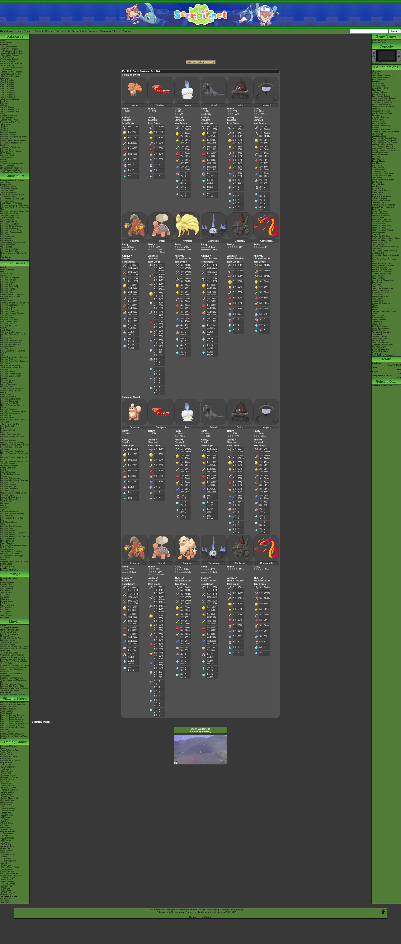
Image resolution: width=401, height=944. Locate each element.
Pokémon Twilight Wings (11, 226)
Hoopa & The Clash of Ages (12, 678)
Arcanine (187, 563)
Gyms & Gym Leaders (381, 201)
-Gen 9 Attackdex (7, 97)
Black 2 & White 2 (8, 397)
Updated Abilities (379, 136)
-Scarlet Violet (6, 813)
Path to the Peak (7, 236)
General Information (8, 578)
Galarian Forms (378, 86)
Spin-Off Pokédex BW (9, 111)
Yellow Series (6, 593)
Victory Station (378, 316)
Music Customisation (381, 328)
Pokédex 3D (5, 416)
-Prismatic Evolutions (9, 790)
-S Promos (4, 901)
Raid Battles (5, 758)
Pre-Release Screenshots (383, 75)
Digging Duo (377, 286)
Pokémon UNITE (7, 290)
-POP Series (5, 844)
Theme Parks (6, 157)
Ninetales (187, 241)
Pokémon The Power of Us (12, 686)
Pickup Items (377, 192)
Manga (15, 574)
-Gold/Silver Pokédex (9, 49)
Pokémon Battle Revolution (12, 451)
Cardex (3, 114)
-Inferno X (4, 857)
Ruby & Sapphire (7, 472)
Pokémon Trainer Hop (381, 228)
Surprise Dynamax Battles (383, 265)
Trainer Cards (6, 752)
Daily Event (377, 299)
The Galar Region (379, 199)
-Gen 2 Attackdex (7, 82)
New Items (376, 186)
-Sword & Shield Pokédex (11, 63)
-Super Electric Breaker (10, 875)
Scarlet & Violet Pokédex (84, 31)
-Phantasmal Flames (9, 777)
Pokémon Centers (8, 134)
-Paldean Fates (6, 802)
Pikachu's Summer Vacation (12, 703)
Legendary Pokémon (380, 117)
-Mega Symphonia (8, 861)
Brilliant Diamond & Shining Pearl (14, 303)
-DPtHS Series (6, 823)
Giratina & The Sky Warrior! (12, 655)
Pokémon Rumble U (9, 403)
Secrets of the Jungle (9, 690)
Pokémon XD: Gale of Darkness (14, 480)
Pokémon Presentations (10, 151)
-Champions (5, 124)
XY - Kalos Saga (7, 201)
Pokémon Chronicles (9, 213)
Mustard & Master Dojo (382, 240)
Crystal (3, 510)
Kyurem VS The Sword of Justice (14, 665)
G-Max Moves (378, 167)
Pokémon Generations (9, 224)
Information (376, 71)
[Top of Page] (383, 912)
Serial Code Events (380, 343)
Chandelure (214, 241)
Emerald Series (6, 601)
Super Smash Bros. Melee (11, 518)
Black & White (6, 395)
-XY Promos (5, 842)
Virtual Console (6, 549)
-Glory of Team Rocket (10, 867)
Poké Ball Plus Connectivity (384, 355)
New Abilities (377, 134)
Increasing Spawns (380, 297)
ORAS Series (6, 616)
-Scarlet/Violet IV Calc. (10, 120)
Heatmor (134, 241)
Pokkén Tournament (9, 384)
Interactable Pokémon (381, 105)
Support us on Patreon (200, 917)
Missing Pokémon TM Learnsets (386, 151)
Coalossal (240, 241)
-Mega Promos (6, 834)
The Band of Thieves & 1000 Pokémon (12, 369)
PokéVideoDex (6, 241)
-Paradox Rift (6, 804)
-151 (2, 807)
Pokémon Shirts (7, 155)
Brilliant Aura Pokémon (381, 272)
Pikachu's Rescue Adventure (12, 705)
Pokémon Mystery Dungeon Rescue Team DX (12, 314)
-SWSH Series (6, 815)
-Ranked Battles (379, 318)
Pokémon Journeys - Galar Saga (14, 205)
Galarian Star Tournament (383, 207)
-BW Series (5, 821)
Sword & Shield (6, 301)
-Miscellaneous (378, 159)
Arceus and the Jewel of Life (12, 657)
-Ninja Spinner (6, 850)
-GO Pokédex (6, 70)
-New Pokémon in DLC (10, 170)
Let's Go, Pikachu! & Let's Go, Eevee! (13, 335)
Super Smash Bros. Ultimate (12, 351)
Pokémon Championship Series (13, 137)
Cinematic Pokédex (8, 116)
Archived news (6, 43)
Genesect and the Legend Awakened (11, 671)
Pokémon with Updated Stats (384, 138)
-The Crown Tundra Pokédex (384, 98)
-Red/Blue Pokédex (8, 47)
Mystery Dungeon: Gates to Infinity (12, 406)
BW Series (4, 609)
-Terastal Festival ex (9, 873)
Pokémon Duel (6, 386)
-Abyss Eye (5, 848)
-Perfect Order (6, 773)
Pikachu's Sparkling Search (12, 725)
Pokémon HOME (7, 307)
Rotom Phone (377, 324)
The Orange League (8, 188)
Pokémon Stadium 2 (9, 512)
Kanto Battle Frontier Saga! (12, 195)
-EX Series (4, 825)
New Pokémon (378, 84)
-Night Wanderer (7, 882)
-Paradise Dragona (8, 878)
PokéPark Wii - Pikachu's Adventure (11, 448)
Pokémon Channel (8, 484)
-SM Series (5, 817)
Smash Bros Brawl (8, 468)
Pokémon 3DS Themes (10, 553)
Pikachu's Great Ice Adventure (13, 723)
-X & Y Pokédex (7, 57)
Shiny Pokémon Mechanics (383, 148)
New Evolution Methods (382, 113)
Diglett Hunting (378, 245)
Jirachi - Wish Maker (9, 642)
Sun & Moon (5, 330)
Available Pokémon (380, 92)
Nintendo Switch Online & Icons (14, 562)
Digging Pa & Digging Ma (382, 288)
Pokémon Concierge (9, 249)
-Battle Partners (7, 871)
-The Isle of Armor (379, 336)
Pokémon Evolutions (9, 228)
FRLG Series (5, 599)
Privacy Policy (210, 909)
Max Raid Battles (379, 123)
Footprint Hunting (379, 267)
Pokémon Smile (7, 317)
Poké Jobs (376, 284)
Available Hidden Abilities (382, 144)
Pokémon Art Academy (10, 365)
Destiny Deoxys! (7, 644)
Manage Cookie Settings (232, 909)
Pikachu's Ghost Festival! (11, 717)
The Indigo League (8, 186)
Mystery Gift (377, 322)
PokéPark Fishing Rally (10, 499)
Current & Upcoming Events (12, 164)
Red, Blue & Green (8, 522)
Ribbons (375, 307)
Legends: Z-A (6, 276)
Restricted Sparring (380, 213)
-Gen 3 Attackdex (7, 84)
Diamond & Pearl (7, 430)
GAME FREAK (394, 365)
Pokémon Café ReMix (9, 286)
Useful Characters (379, 242)
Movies (14, 621)
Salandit (214, 105)
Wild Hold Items (379, 184)
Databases (14, 36)
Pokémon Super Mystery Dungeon (11, 377)
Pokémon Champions (9, 278)
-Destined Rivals (7, 786)
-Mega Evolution (7, 779)
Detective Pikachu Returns (12, 294)
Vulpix (135, 105)
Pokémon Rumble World (10, 374)
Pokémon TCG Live (8, 326)
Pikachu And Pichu (8, 707)
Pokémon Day (6, 149)
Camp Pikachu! (7, 711)
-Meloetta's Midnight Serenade (13, 667)
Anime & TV (14, 176)
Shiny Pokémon (7, 220)
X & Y (2, 355)
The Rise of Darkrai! (9, 653)
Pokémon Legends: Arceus (12, 305)
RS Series (4, 597)
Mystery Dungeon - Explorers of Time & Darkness (14, 463)
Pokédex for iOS (7, 426)
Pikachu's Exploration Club (11, 721)
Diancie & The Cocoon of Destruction (11, 675)
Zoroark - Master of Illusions (12, 659)
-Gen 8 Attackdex (7, 95)
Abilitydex (4, 105)
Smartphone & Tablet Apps (11, 555)
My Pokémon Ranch (9, 466)
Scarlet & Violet (7, 274)
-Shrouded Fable (7, 796)
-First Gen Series (7, 830)
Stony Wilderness (200, 730)
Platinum (4, 432)
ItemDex (4, 101)
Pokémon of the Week (10, 122)
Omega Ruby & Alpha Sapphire (13, 357)
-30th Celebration (7, 767)
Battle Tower (377, 209)
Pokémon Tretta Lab (9, 401)
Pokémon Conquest (8, 409)
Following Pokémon (380, 153)
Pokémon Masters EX (9, 288)
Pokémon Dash (7, 482)
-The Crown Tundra (380, 339)
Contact (39, 31)
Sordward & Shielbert (381, 236)
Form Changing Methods (382, 146)
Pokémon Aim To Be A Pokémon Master (14, 208)
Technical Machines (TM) (382, 174)
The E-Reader (6, 501)
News (2, 40)
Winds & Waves (7, 269)
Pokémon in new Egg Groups (384, 142)
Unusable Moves (379, 171)
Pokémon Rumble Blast (10, 413)
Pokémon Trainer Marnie (382, 230)
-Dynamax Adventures (381, 130)
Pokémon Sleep (7, 292)
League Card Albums (381, 303)
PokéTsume (5, 259)
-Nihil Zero (4, 852)
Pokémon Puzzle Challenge (12, 514)
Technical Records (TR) (382, 176)
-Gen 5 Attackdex (7, 89)
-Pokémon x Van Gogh (10, 147)
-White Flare (5, 784)
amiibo (3, 560)
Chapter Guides (7, 586)
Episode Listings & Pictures (12, 180)
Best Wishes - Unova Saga (12, 199)
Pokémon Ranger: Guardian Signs (12, 437)
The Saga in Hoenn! (9, 193)
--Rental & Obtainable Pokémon (385, 132)
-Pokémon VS (6, 894)
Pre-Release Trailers (380, 77)
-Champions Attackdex (10, 99)
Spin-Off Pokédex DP (9, 109)
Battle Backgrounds (380, 326)
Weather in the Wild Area (382, 222)
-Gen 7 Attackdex (7, 93)
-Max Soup (376, 90)
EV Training (377, 295)
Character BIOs (7, 582)
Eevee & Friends (7, 732)
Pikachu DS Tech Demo (10, 497)
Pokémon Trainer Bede (381, 226)
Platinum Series (7, 605)
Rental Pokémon (379, 320)
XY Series (4, 614)
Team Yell (376, 234)
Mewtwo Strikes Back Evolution (14, 688)
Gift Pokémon (377, 119)
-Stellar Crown (6, 794)
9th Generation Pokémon (11, 168)
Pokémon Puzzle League (11, 526)
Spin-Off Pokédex (7, 107)
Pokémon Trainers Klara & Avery (386, 238)
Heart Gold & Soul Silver (10, 434)
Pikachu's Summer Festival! (12, 715)
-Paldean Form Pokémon (11, 172)
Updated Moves (378, 169)
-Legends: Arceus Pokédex (12, 68)
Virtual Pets (5, 558)
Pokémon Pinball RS (9, 489)
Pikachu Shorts (15, 698)
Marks (374, 309)
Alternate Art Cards (8, 756)
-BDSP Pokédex (7, 66)
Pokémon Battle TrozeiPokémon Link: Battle (14, 362)
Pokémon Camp (379, 278)
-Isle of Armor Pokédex (382, 96)
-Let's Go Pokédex (8, 61)
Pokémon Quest (7, 349)
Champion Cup (378, 203)
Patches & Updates (380, 351)
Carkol (240, 105)
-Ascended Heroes (8, 775)
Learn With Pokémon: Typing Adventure (12, 421)
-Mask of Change (7, 884)
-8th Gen (4, 128)
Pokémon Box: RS (8, 487)
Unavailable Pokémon (381, 111)
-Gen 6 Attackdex (7, 91)
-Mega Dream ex (7, 855)
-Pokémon (376, 157)
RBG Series (5, 591)
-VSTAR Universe (7, 892)
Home (19, 31)
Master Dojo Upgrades (381, 219)
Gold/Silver (5, 507)
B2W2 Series (5, 611)
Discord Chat (6, 162)
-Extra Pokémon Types (10, 750)
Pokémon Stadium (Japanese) (13, 533)
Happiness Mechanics (381, 293)
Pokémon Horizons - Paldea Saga (14, 211)
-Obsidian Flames (7, 809)
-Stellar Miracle (6, 880)
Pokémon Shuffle (7, 372)
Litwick (187, 105)
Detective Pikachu (8, 347)
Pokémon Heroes (7, 640)
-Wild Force (5, 888)
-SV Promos (5, 836)
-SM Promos (5, 840)
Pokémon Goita (7, 566)
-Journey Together (8, 788)
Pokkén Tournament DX (10, 345)
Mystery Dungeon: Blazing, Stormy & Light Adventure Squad (14, 444)
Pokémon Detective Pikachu (12, 695)
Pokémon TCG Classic (10, 761)
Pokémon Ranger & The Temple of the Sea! (14, 650)
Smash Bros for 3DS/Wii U (12, 388)
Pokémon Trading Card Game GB (14, 537)
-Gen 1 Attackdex (7, 80)
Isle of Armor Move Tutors (383, 180)
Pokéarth (127, 31)
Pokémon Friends (7, 282)
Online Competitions (380, 349)
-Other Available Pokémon (383, 100)
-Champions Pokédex (9, 76)
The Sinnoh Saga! (8, 197)
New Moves (377, 163)
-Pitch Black (5, 769)
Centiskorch (266, 241)
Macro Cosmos (378, 232)
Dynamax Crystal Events (382, 345)
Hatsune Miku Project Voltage (13, 141)
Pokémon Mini (6, 516)
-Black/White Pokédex (9, 55)
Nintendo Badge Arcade (10, 391)
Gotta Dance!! (6, 713)
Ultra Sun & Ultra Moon (10, 332)
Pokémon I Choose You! (10, 684)
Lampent (266, 105)
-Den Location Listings (381, 125)
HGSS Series (6, 607)
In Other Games (7, 547)
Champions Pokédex (110, 31)
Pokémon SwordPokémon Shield (379, 41)
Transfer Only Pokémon (382, 103)
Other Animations (7, 245)
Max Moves (377, 165)
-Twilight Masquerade (9, 798)
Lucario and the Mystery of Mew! (14, 647)
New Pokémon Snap (9, 322)
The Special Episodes (9, 215)
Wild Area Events (379, 347)
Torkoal (161, 241)
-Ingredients (377, 282)
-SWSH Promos (7, 838)
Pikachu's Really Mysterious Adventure (12, 729)
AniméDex (4, 182)
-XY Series (4, 819)
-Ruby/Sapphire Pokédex (11, 51)
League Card (377, 301)
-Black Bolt (5, 781)
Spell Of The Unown (9, 634)
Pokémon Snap (6, 528)
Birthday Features (379, 330)
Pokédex (375, 73)
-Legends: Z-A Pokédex (10, 74)
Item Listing (377, 182)
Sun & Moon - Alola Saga (11, 203)
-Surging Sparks (7, 792)
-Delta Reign (5, 765)
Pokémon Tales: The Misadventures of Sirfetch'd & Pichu (13, 253)
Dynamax (376, 115)
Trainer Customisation (381, 274)
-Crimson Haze (6, 886)
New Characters (379, 224)
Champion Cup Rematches (383, 205)
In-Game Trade (378, 121)
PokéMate (4, 503)
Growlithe (135, 427)
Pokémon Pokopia (8, 280)
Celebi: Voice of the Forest (12, 638)
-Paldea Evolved (7, 811)
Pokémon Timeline (8, 132)
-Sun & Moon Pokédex (10, 59)
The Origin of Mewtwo (9, 628)
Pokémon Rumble (8, 441)
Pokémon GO (6, 284)
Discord (49, 31)
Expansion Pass (379, 80)
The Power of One (8, 632)
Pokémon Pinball (7, 530)
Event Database (7, 166)
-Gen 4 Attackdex (7, 86)
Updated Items (378, 188)
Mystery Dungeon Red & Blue (13, 493)
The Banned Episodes (9, 218)
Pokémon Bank (6, 359)
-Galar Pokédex (378, 94)
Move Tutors (377, 178)
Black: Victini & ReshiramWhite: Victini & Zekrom (14, 662)
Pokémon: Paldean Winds (11, 232)
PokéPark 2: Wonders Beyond (13, 411)
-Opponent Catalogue (381, 215)
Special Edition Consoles (11, 551)
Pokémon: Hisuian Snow (11, 230)
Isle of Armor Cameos (381, 263)
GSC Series (5, 595)
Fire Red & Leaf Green (10, 474)
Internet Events (378, 341)
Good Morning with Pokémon (12, 243)
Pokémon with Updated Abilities (385, 140)
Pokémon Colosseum (9, 478)
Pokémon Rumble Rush (10, 342)
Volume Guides (6, 588)
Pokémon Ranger (7, 491)
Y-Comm (375, 305)
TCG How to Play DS (9, 424)
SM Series (4, 618)
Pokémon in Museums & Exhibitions (11, 144)
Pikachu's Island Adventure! (12, 719)
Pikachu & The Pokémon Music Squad (14, 737)
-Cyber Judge (6, 890)
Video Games (14, 263)
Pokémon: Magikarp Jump (11, 340)
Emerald (3, 476)
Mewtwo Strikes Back (9, 630)
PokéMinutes (5, 238)
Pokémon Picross (7, 380)
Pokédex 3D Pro (7, 418)
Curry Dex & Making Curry (383, 280)
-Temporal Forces (7, 800)
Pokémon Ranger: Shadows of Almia (13, 458)
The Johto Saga (7, 190)
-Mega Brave (5, 859)
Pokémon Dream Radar (10, 399)
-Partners (375, 128)
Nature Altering (378, 276)
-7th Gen (4, 130)
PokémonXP (5, 139)
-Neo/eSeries (5, 827)
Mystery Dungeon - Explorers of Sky (14, 454)
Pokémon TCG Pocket (10, 297)
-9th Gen (4, 126)
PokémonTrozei (7, 495)
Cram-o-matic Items (380, 190)
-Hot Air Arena (6, 869)
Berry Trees (377, 194)
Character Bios (6, 184)
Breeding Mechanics (380, 290)
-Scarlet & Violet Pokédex (11, 72)
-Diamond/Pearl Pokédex (11, 53)
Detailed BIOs (6, 584)
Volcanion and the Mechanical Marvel (13, 681)
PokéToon (4, 234)
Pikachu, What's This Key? (12, 734)
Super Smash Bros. (8, 539)
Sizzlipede (161, 105)
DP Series (4, 603)
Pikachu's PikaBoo (8, 709)
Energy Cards (6, 754)
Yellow (3, 524)
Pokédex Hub (63, 31)
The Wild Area (378, 217)
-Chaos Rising (6, 771)
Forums (28, 31)
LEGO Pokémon (7, 153)
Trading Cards (15, 742)
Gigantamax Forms (380, 88)
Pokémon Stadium (8, 535)
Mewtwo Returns (7, 636)
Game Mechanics (7, 118)
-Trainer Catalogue (380, 211)
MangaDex (5, 580)
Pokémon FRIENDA (9, 570)
